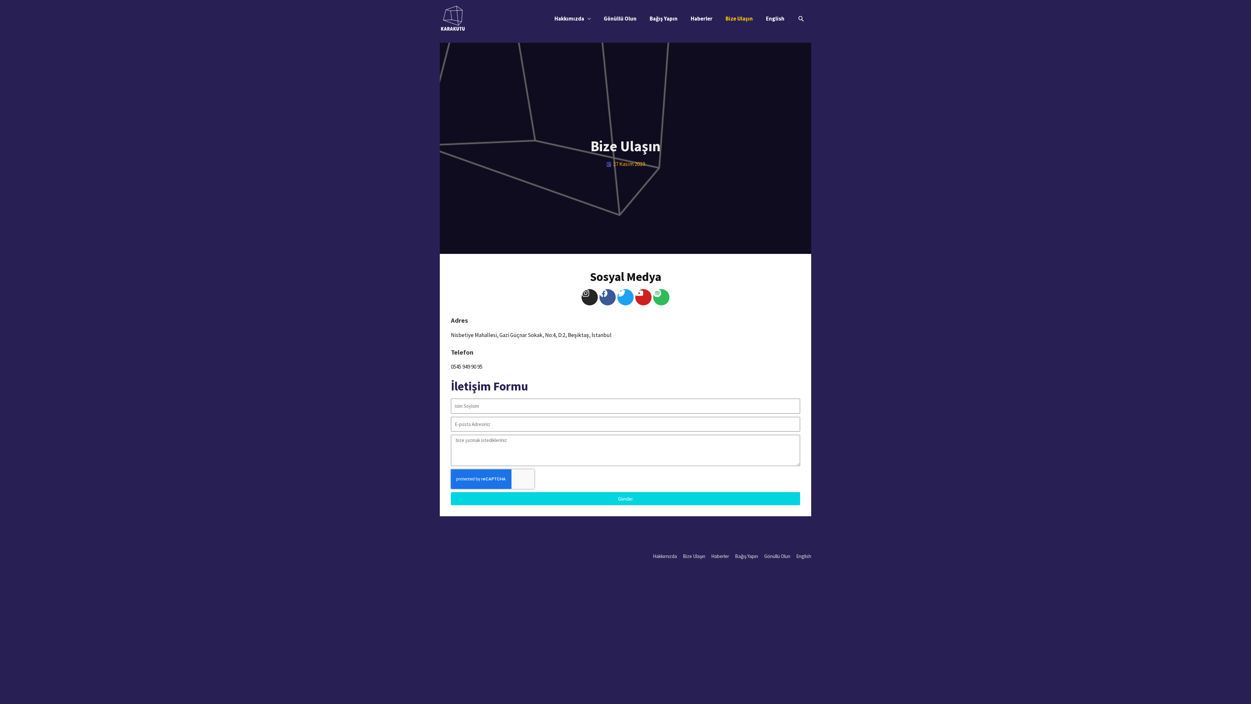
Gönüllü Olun (620, 18)
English (775, 18)
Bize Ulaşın (739, 18)
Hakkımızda (569, 18)
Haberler (701, 18)
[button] (801, 18)
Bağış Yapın (664, 18)
